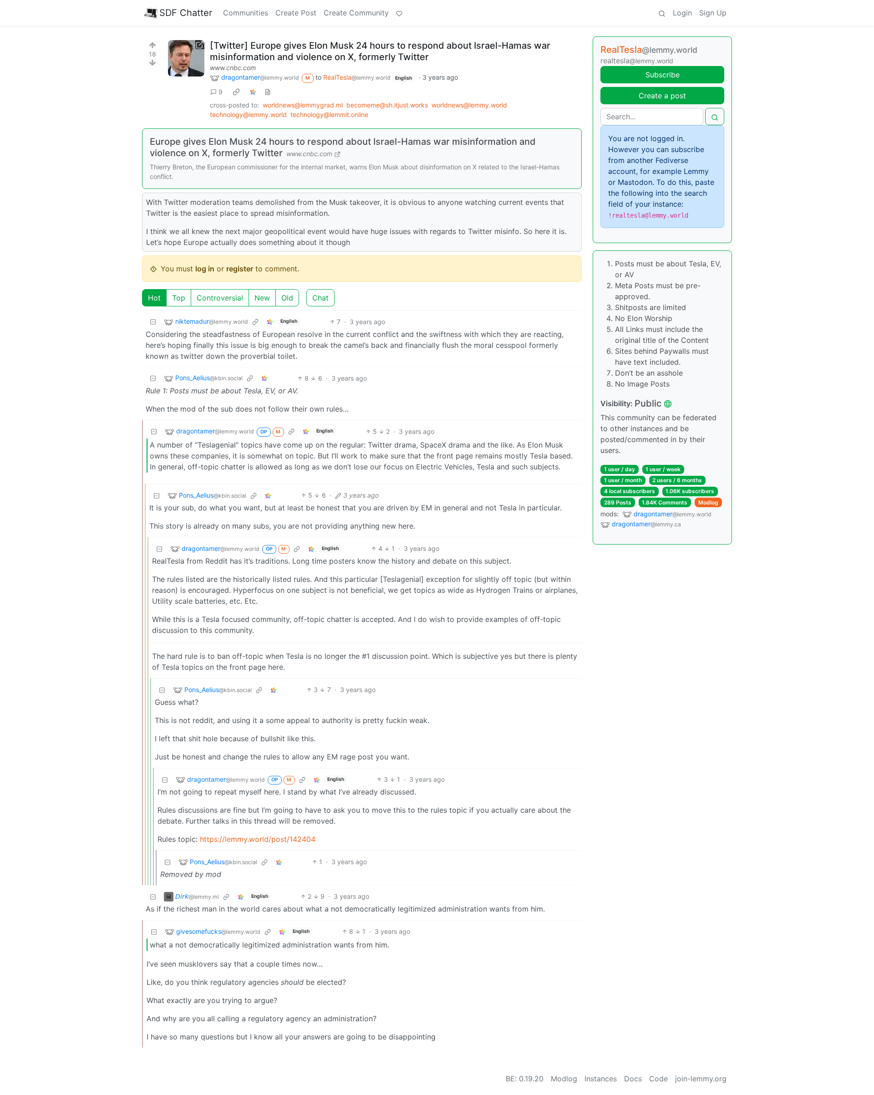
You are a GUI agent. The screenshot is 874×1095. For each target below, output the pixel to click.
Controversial (220, 297)
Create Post (295, 12)
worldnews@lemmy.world (469, 105)
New (262, 297)
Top (178, 297)
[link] (236, 91)
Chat (320, 297)
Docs (633, 1078)
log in (204, 268)
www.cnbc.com (233, 67)
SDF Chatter (185, 12)
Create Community (356, 12)
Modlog (708, 502)
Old (287, 297)
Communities (245, 12)
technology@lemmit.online (329, 114)
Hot (154, 297)
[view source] (267, 92)
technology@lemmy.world (248, 114)
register (239, 268)
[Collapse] (153, 322)
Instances (600, 1078)
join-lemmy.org (701, 1078)
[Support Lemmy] (399, 13)
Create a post (662, 95)
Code (658, 1078)
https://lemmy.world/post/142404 (257, 839)
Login (682, 12)
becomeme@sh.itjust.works (387, 105)
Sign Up (713, 12)
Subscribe (662, 74)
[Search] (662, 13)
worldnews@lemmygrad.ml (303, 105)
